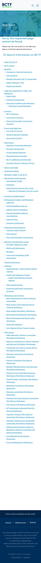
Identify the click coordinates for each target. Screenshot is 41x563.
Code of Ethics (12, 219)
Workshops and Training (14, 296)
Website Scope (20, 522)
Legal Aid (10, 202)
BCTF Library (9, 66)
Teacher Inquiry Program (16, 230)
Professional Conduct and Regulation (19, 200)
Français (8, 522)
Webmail (33, 522)
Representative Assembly (16, 156)
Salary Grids (11, 96)
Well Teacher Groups (14, 285)
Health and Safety (11, 171)
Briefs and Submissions (15, 248)
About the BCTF (10, 62)
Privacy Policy (16, 557)
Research (10, 252)
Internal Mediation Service (16, 206)
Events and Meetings (12, 128)
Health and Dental (13, 86)
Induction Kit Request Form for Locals (23, 191)
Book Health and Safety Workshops (20, 311)
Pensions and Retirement (14, 196)
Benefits (7, 69)
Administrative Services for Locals (19, 188)
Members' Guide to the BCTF (15, 175)
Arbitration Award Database (19, 106)
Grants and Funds (11, 168)
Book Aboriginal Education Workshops (21, 315)
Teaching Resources (12, 262)
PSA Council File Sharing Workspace (20, 405)
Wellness (8, 266)
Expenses (10, 185)
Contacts (7, 111)
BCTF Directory (12, 114)
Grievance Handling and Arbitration (20, 103)
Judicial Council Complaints (17, 210)
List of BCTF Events (14, 131)
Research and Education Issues (16, 242)
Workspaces (9, 332)
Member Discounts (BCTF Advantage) (21, 79)
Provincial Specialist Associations (19, 237)
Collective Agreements (15, 100)
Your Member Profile (14, 181)
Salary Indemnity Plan (15, 83)
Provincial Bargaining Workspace (19, 442)
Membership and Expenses (15, 178)
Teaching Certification (15, 223)
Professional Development (14, 228)
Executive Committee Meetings (18, 145)
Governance (9, 143)
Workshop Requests (14, 324)
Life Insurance (11, 75)
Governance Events (14, 138)
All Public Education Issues (16, 244)
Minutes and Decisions (15, 149)
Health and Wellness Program (18, 275)
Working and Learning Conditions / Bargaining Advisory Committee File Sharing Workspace (20, 429)
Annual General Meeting (16, 152)
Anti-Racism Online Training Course (20, 328)
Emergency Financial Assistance (19, 72)
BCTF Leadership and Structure (18, 160)
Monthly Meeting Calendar (17, 135)
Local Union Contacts (14, 118)
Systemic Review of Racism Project (20, 163)
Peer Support (11, 234)
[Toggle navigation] (38, 7)
